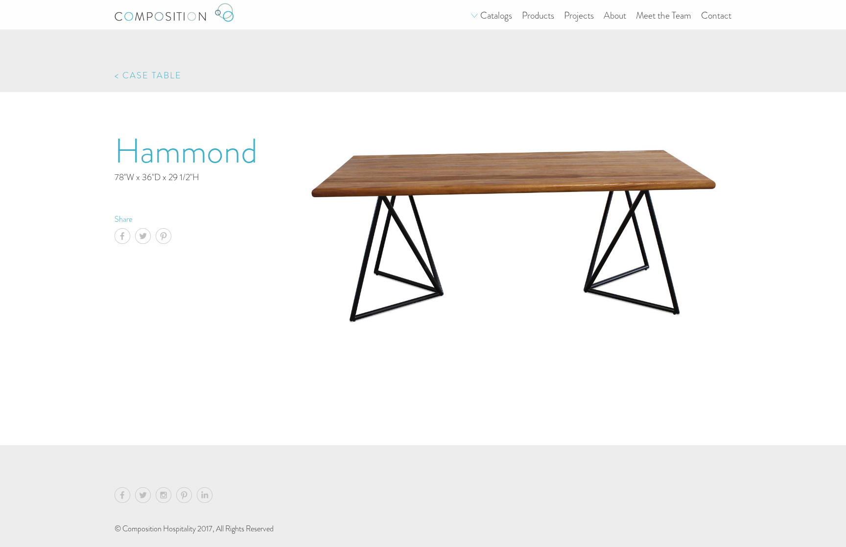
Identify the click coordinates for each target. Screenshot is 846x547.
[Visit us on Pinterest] (186, 496)
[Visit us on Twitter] (145, 496)
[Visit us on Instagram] (166, 496)
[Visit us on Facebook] (125, 496)
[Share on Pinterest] (166, 237)
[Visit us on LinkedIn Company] (204, 496)
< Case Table (148, 75)
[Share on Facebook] (125, 237)
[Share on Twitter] (145, 237)
